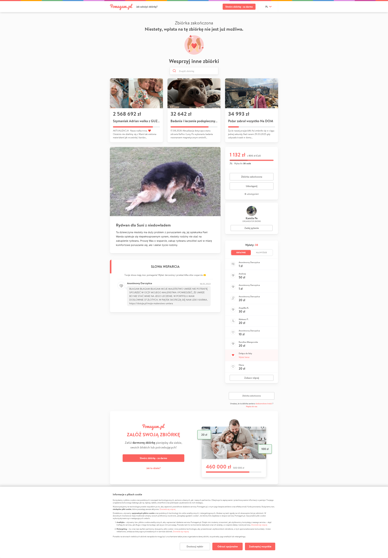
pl (266, 6)
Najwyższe (261, 252)
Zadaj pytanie (251, 228)
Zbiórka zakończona (251, 176)
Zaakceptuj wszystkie (260, 546)
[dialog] (194, 522)
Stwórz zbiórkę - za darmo (239, 6)
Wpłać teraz (244, 357)
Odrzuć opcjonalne (227, 546)
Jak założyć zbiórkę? (147, 6)
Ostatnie (241, 252)
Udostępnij (251, 186)
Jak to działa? (153, 468)
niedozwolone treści (263, 403)
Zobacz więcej (251, 377)
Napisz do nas (251, 406)
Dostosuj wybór (195, 546)
